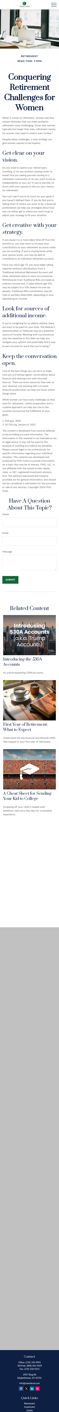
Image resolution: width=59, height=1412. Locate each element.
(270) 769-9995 (33, 1363)
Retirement (29, 1404)
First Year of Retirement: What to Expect (25, 727)
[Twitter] (26, 1388)
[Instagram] (37, 1388)
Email (5, 533)
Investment (29, 1407)
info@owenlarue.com (29, 1383)
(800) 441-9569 (34, 1366)
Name (5, 514)
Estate (30, 1410)
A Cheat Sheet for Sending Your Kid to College (27, 796)
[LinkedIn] (32, 1388)
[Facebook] (21, 1388)
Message (7, 551)
